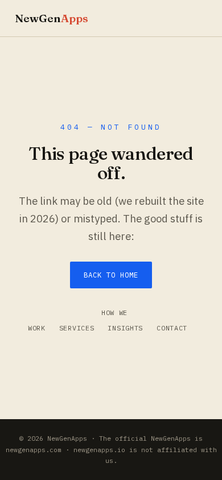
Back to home (111, 274)
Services (76, 328)
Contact (172, 328)
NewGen (51, 18)
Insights (125, 328)
